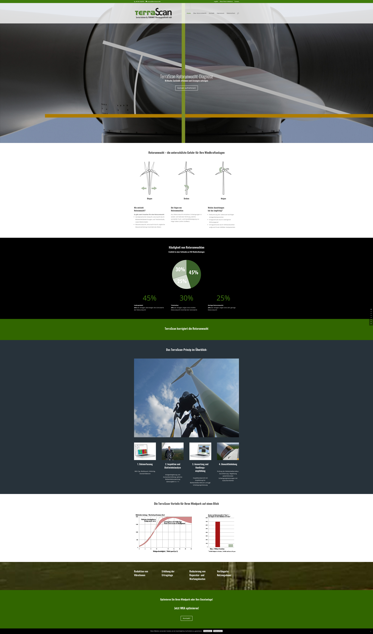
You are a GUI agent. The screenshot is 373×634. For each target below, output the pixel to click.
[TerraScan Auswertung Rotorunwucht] (200, 459)
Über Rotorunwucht (199, 13)
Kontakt (211, 13)
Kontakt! (186, 618)
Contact (236, 1)
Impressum (220, 13)
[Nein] (371, 631)
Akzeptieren (207, 631)
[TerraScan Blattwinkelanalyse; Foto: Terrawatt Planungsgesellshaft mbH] (186, 437)
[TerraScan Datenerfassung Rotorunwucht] (145, 459)
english (216, 1)
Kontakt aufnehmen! (186, 88)
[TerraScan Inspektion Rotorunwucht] (173, 459)
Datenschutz (231, 13)
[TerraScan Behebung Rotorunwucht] (228, 459)
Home (189, 13)
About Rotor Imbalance (226, 1)
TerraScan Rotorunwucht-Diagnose (186, 77)
